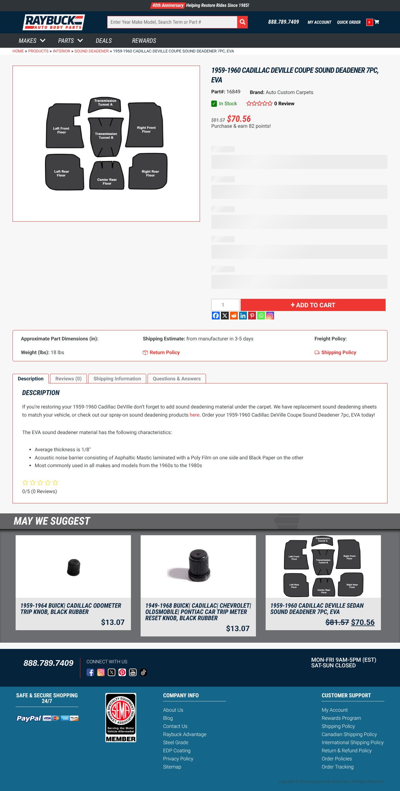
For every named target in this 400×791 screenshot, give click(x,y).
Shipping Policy (338, 726)
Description (30, 379)
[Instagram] (270, 315)
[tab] (30, 379)
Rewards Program (341, 718)
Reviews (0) (68, 379)
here (194, 415)
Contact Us (175, 726)
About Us (173, 710)
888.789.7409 (283, 22)
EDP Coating (177, 751)
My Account (320, 22)
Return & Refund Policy (347, 751)
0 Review (284, 103)
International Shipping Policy (352, 742)
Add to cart (316, 305)
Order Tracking (337, 767)
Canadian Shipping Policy (349, 734)
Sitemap (172, 767)
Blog (168, 718)
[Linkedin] (243, 315)
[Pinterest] (252, 315)
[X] (225, 315)
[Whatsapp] (261, 315)
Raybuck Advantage (185, 734)
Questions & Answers (177, 379)
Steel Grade (175, 742)
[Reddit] (234, 315)
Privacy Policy (178, 759)
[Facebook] (216, 315)
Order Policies (337, 759)
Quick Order (349, 22)
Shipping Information (117, 379)
